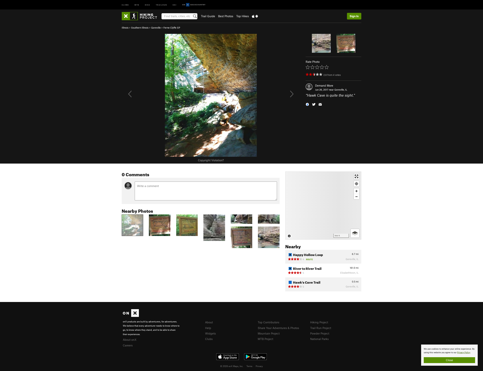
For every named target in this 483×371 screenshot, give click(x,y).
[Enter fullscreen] (356, 176)
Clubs (209, 339)
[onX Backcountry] (193, 5)
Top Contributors (268, 322)
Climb (125, 4)
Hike (147, 4)
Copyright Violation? (211, 160)
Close (449, 360)
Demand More (324, 85)
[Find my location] (356, 183)
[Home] (141, 16)
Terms (249, 366)
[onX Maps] (131, 315)
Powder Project (319, 333)
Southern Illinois (139, 27)
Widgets (210, 333)
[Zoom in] (356, 191)
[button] (307, 104)
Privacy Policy (463, 352)
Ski (175, 4)
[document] (449, 355)
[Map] (323, 205)
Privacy (259, 366)
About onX (129, 339)
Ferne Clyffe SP (171, 27)
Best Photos (225, 16)
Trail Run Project (320, 328)
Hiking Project (319, 322)
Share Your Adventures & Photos (278, 328)
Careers (128, 345)
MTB (137, 4)
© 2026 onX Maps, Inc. (231, 366)
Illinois (125, 27)
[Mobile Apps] (255, 16)
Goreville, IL (340, 89)
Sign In (354, 16)
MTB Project (265, 339)
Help (208, 328)
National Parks (319, 339)
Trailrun (161, 4)
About (209, 322)
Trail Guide (208, 16)
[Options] (355, 233)
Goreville (156, 27)
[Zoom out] (356, 196)
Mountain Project (269, 333)
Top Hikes (242, 16)
